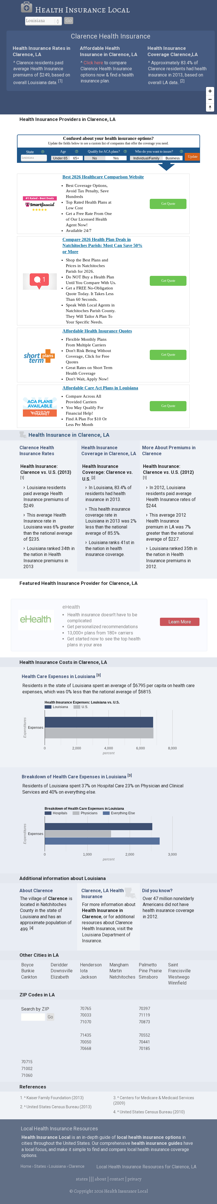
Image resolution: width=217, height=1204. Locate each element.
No (94, 158)
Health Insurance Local (82, 9)
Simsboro (148, 977)
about (100, 1179)
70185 (144, 1048)
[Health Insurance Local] (27, 9)
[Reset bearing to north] (210, 107)
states (82, 1179)
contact (117, 1179)
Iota (84, 970)
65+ (76, 158)
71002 (26, 1068)
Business (173, 158)
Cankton (29, 977)
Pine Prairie (150, 970)
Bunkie (27, 970)
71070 (85, 1022)
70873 (144, 1022)
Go (69, 20)
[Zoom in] (210, 91)
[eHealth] (36, 620)
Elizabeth (60, 977)
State (30, 152)
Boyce (27, 965)
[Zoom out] (210, 99)
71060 (26, 1075)
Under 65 (60, 158)
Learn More (179, 622)
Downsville (62, 970)
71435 (85, 1035)
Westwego (179, 977)
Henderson (91, 965)
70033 (85, 1015)
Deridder (59, 965)
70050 (85, 1042)
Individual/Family (146, 158)
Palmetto (148, 965)
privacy (134, 1179)
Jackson (88, 977)
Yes (116, 158)
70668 (85, 1048)
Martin (115, 970)
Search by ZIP (35, 1009)
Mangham (119, 965)
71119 (144, 1015)
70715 (26, 1062)
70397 (144, 1008)
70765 (85, 1008)
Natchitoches (122, 977)
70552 (144, 1035)
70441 (144, 1042)
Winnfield (177, 983)
